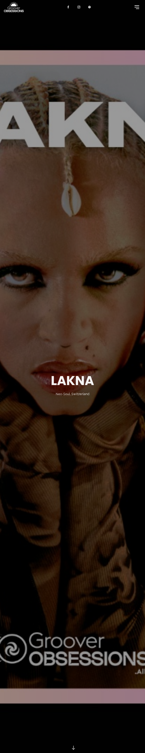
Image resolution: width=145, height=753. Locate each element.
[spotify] (89, 7)
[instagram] (79, 7)
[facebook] (68, 7)
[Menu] (136, 6)
